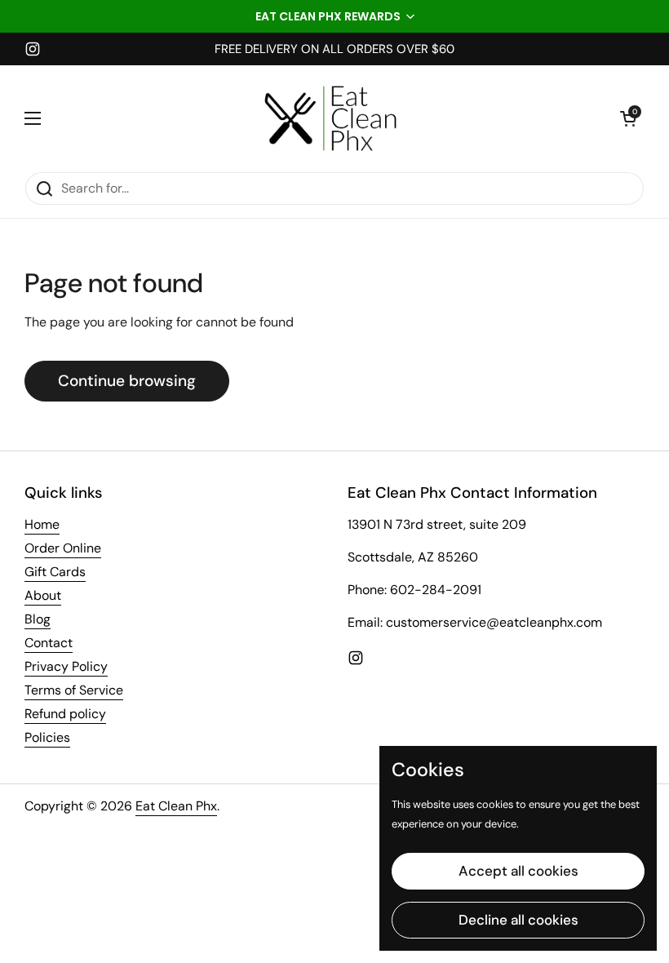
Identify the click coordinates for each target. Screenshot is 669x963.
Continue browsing (127, 381)
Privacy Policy (66, 666)
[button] (334, 16)
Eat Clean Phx (176, 805)
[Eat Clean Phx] (330, 118)
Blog (37, 619)
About (42, 595)
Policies (47, 737)
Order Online (62, 548)
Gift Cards (55, 571)
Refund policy (65, 713)
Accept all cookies (518, 871)
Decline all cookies (518, 920)
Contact (48, 642)
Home (42, 524)
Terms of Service (73, 690)
